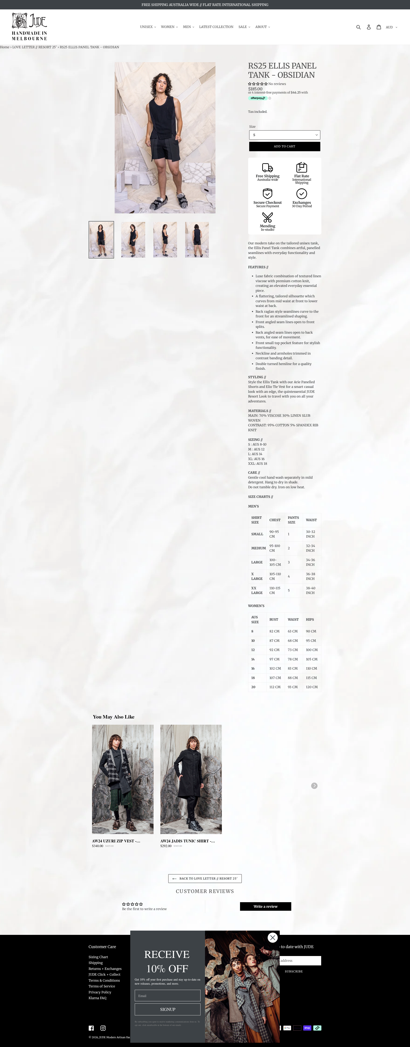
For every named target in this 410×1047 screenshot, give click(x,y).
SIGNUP (167, 1009)
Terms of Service (102, 986)
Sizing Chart (98, 957)
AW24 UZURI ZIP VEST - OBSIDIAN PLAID (114, 841)
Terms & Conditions (104, 980)
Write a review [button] (266, 906)
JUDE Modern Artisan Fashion (117, 1037)
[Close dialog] (272, 937)
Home (4, 47)
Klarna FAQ (97, 998)
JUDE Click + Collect (104, 974)
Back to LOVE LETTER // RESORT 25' (208, 878)
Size (252, 127)
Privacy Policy (100, 992)
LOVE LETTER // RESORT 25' (34, 47)
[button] (258, 84)
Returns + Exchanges (105, 969)
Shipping (96, 963)
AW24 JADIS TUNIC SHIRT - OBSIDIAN (185, 841)
